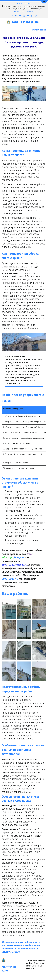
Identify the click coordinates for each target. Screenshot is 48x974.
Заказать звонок (39, 30)
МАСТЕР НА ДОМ (25, 22)
